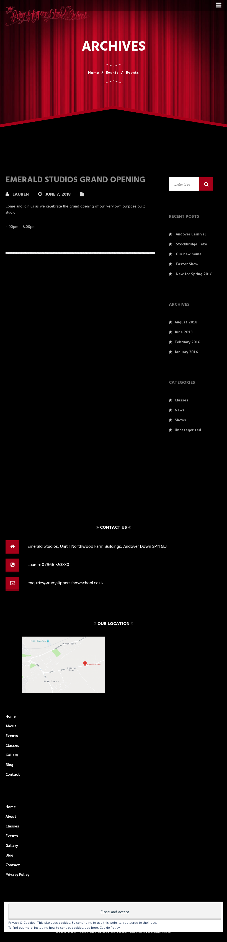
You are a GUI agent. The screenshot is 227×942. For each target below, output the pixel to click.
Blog (9, 764)
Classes (181, 400)
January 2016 (186, 351)
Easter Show (187, 263)
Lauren (21, 194)
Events (12, 735)
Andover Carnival (191, 234)
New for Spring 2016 (194, 273)
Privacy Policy (17, 874)
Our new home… (190, 253)
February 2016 (187, 341)
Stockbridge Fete (191, 244)
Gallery (12, 754)
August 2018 (186, 322)
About (11, 725)
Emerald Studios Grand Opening (75, 180)
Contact (13, 774)
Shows (180, 419)
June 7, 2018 (58, 194)
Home (11, 716)
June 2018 (184, 331)
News (179, 410)
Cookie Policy (110, 927)
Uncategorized (188, 429)
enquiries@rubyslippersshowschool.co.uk (66, 583)
